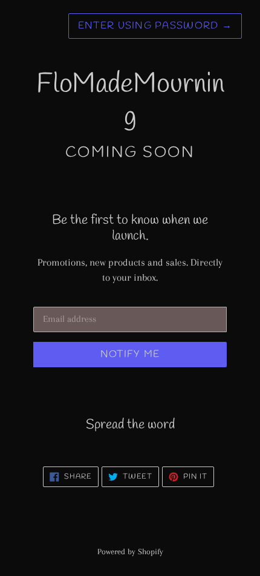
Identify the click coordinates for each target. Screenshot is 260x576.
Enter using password (155, 25)
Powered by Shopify (130, 551)
